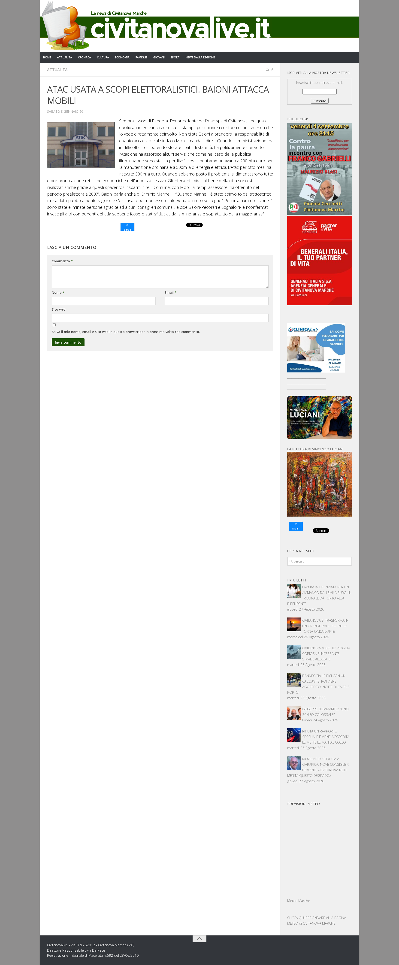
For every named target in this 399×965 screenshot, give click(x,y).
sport (175, 57)
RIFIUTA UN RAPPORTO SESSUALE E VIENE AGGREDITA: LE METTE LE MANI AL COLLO (326, 736)
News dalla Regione (200, 57)
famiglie (141, 57)
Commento (62, 261)
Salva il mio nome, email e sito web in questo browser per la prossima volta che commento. (126, 332)
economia (122, 57)
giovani (159, 57)
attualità (64, 57)
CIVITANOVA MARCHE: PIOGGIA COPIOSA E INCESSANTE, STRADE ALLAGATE (326, 653)
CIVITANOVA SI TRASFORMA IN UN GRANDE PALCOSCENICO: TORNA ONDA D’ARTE (325, 626)
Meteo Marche (298, 900)
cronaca (84, 57)
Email (170, 292)
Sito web (59, 309)
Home (47, 57)
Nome (58, 292)
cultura (103, 57)
